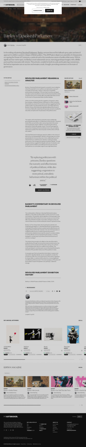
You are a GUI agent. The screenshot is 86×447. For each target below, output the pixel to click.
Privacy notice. (46, 7)
